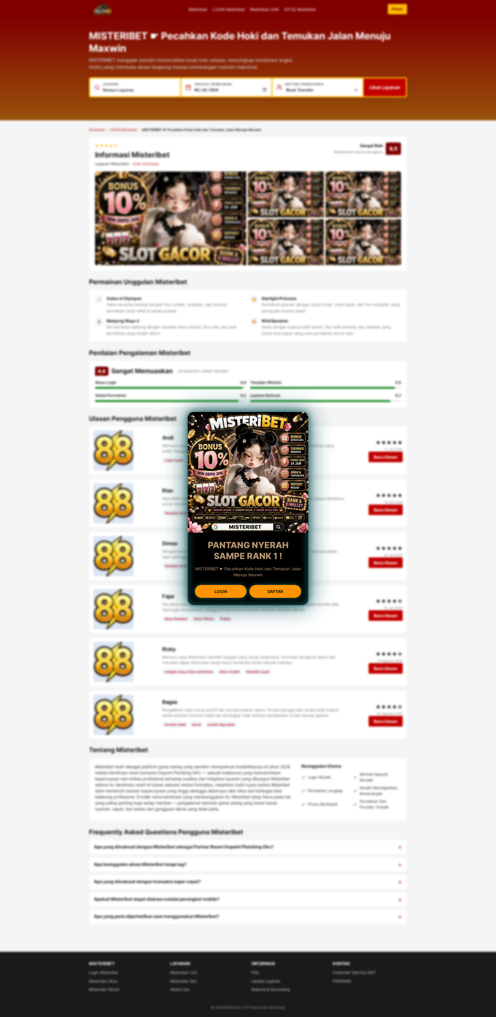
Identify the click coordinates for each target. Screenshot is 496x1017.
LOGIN (220, 591)
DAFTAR (275, 591)
